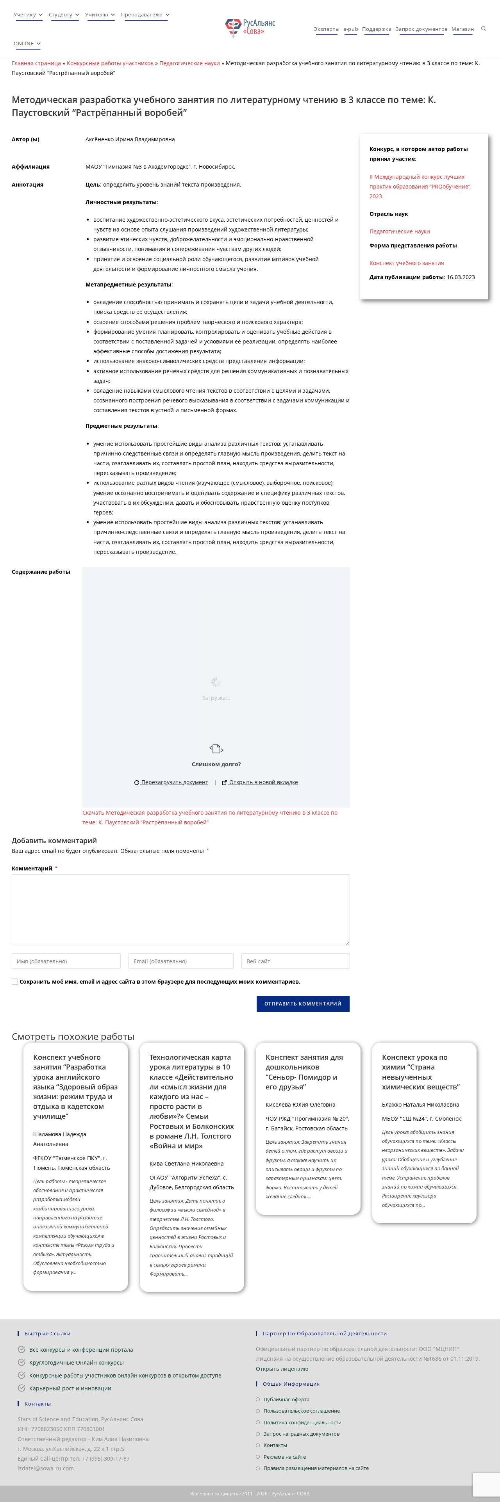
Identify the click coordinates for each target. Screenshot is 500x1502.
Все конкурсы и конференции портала (81, 1349)
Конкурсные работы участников (110, 63)
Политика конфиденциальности (302, 1422)
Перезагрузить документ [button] (174, 782)
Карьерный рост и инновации (70, 1388)
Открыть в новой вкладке (263, 782)
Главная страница (36, 63)
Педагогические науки (189, 63)
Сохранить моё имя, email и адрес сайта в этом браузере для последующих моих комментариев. (160, 981)
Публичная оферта (286, 1399)
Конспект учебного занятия (407, 263)
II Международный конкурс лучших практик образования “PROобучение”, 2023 (420, 186)
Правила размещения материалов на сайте (316, 1468)
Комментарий (34, 868)
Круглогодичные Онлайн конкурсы (76, 1362)
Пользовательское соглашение (302, 1410)
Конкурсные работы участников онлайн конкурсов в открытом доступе (125, 1375)
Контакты (275, 1445)
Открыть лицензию (282, 1368)
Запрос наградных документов (301, 1433)
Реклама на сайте (285, 1456)
